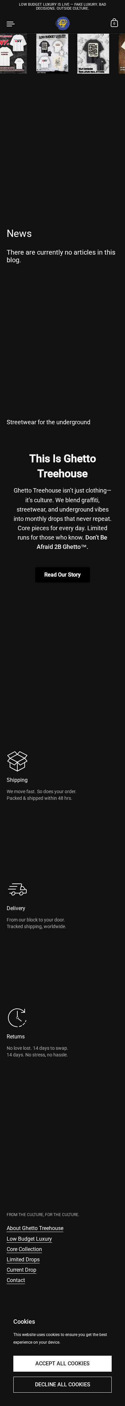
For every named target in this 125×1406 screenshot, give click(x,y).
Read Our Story (62, 575)
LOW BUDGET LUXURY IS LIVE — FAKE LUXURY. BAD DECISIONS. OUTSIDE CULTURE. (62, 7)
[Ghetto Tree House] (62, 23)
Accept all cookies (62, 1363)
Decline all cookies (62, 1384)
